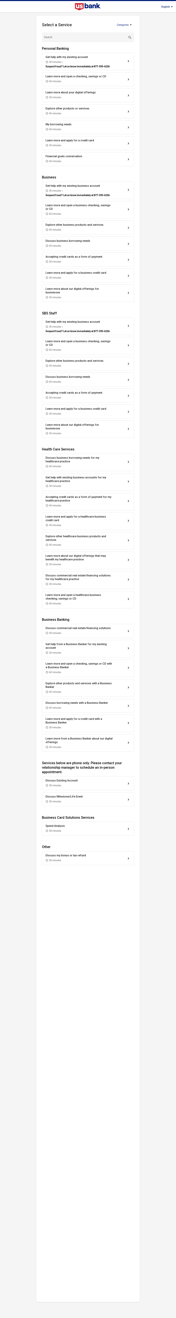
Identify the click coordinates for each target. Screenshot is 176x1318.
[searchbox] (88, 37)
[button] (88, 61)
